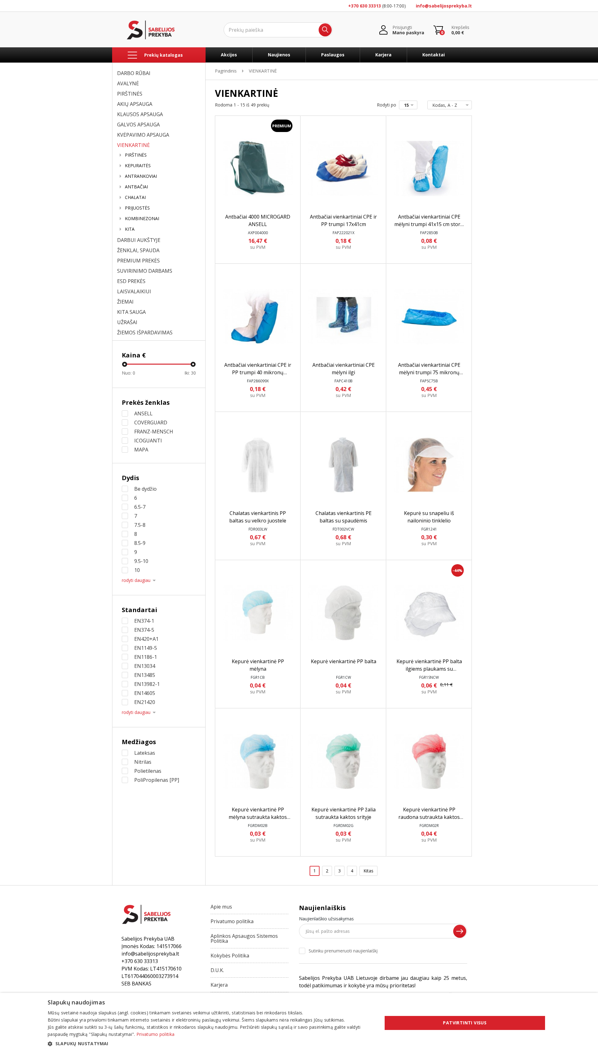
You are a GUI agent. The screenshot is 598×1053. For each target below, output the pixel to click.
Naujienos (279, 55)
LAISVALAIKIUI (134, 291)
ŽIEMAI (125, 301)
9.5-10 (141, 561)
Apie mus (221, 906)
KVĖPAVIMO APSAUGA (143, 134)
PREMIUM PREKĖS (138, 260)
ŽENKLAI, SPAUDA (138, 250)
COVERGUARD (150, 422)
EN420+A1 (146, 638)
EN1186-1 (145, 656)
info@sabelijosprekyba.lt (444, 6)
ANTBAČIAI (136, 187)
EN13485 (144, 675)
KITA (130, 229)
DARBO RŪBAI (133, 73)
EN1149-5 (145, 647)
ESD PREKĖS (131, 281)
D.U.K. (217, 970)
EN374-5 (144, 629)
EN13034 (144, 665)
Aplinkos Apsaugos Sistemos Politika (244, 938)
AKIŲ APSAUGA (134, 104)
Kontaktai (433, 55)
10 (137, 570)
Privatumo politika (232, 921)
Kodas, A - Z (444, 105)
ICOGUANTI (148, 440)
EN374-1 (144, 620)
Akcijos (229, 55)
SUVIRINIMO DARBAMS (144, 270)
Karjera (383, 55)
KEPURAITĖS (138, 165)
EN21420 (144, 702)
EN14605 (144, 693)
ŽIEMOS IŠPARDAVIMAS (145, 332)
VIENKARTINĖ (133, 145)
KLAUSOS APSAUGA (140, 114)
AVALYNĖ (128, 83)
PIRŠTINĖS (129, 93)
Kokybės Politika (230, 955)
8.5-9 (139, 543)
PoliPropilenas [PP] (156, 779)
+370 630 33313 (364, 6)
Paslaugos (332, 55)
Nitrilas (142, 761)
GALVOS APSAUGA (138, 124)
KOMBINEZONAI (142, 218)
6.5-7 (139, 506)
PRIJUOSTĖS (137, 208)
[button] (210, 1043)
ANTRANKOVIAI (141, 176)
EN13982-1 (147, 684)
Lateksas (144, 752)
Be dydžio (145, 488)
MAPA (141, 449)
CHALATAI (135, 197)
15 (406, 105)
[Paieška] (325, 29)
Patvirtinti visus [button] (464, 1023)
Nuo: (128, 373)
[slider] (124, 364)
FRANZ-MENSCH (153, 431)
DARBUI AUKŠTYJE (138, 240)
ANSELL (143, 413)
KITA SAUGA (131, 311)
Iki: (190, 373)
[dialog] (299, 1023)
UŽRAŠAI (127, 322)
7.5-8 (139, 524)
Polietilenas (147, 770)
